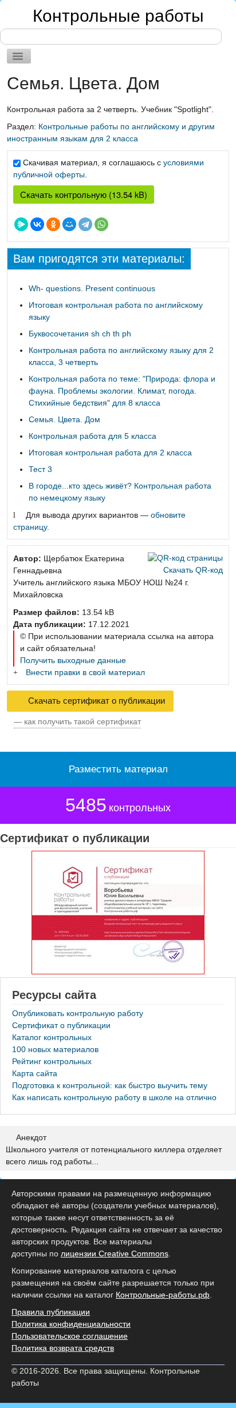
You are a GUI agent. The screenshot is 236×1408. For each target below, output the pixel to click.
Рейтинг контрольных (52, 1061)
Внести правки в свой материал (85, 672)
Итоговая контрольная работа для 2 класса (110, 452)
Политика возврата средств (62, 1348)
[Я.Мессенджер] (21, 224)
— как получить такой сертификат (77, 721)
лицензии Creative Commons (114, 1253)
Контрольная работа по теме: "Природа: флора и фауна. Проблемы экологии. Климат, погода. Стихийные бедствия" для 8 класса (122, 390)
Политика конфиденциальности (71, 1323)
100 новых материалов (55, 1049)
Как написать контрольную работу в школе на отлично (114, 1097)
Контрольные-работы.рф (163, 1294)
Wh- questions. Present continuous (92, 288)
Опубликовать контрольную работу (77, 1013)
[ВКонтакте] (37, 224)
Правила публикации (50, 1311)
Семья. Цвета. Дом (64, 419)
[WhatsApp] (101, 224)
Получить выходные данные (73, 660)
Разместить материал (118, 769)
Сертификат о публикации (61, 1025)
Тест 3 (40, 469)
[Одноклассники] (53, 224)
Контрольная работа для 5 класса (92, 436)
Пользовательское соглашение (69, 1335)
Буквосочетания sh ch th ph (80, 333)
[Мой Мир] (69, 224)
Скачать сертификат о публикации (95, 700)
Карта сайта (34, 1073)
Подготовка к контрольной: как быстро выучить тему (109, 1085)
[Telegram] (85, 224)
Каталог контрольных (52, 1037)
